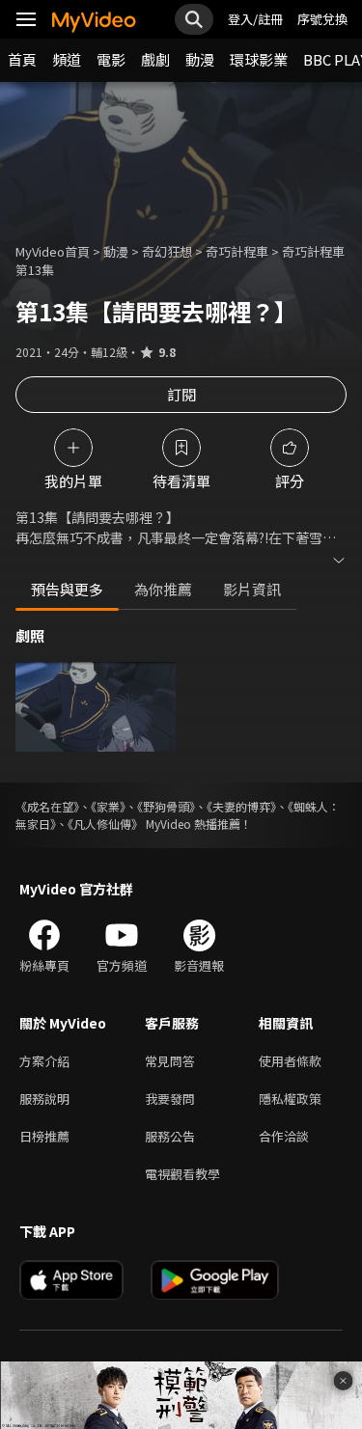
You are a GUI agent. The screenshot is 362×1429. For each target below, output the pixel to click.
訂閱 (181, 394)
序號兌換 (322, 19)
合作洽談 (284, 1136)
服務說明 (44, 1098)
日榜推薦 (44, 1136)
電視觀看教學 (182, 1174)
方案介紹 (44, 1061)
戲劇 (155, 59)
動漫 (199, 59)
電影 (111, 59)
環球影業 (259, 59)
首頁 (22, 59)
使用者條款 (290, 1061)
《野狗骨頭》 (166, 806)
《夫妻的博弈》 (241, 806)
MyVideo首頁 (52, 251)
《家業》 (108, 806)
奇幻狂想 (167, 251)
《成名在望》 (47, 806)
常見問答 (170, 1061)
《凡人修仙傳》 (105, 823)
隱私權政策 (290, 1098)
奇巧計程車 (237, 251)
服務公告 (170, 1136)
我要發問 (170, 1098)
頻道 (66, 59)
